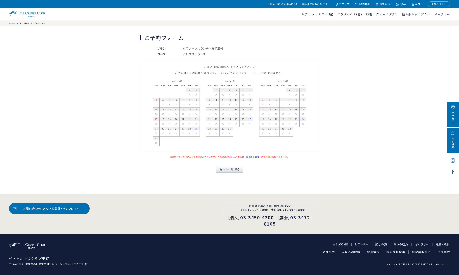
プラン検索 (24, 23)
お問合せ (385, 4)
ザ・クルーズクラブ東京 (27, 14)
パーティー (442, 14)
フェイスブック (452, 171)
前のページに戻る (229, 169)
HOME (12, 23)
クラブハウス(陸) (349, 14)
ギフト (419, 4)
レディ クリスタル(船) (317, 14)
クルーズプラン (387, 14)
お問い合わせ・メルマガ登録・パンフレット (51, 208)
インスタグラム (452, 160)
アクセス (344, 4)
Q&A (403, 4)
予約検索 (364, 4)
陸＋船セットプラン (416, 14)
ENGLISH (439, 4)
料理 (369, 14)
